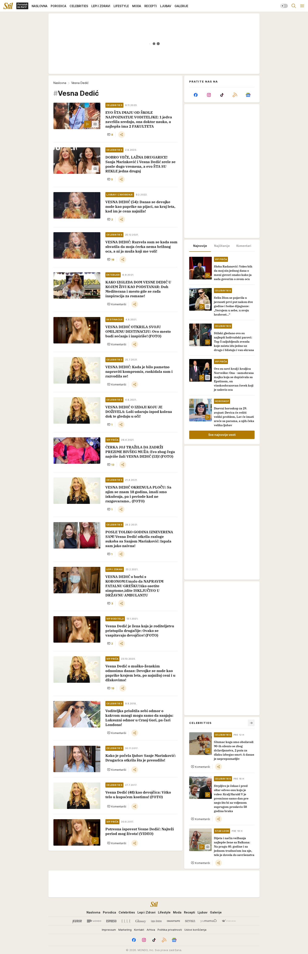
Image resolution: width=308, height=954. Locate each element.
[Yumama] (208, 921)
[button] (110, 134)
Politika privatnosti (170, 929)
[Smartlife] (173, 921)
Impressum (109, 929)
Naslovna (59, 83)
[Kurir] (77, 921)
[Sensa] (190, 921)
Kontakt (139, 929)
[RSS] (234, 95)
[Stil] (8, 6)
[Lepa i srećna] (156, 921)
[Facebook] (195, 95)
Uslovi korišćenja (195, 929)
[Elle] (126, 921)
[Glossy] (140, 921)
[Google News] (248, 95)
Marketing (125, 929)
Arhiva (151, 929)
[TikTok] (221, 95)
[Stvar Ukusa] (229, 921)
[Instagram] (208, 95)
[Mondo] (94, 921)
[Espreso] (111, 921)
